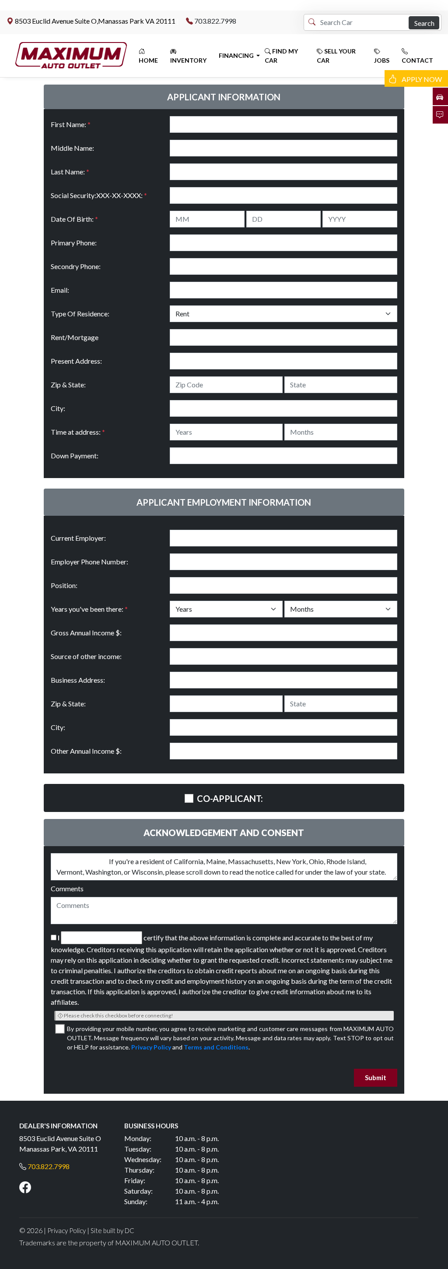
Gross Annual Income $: (86, 632)
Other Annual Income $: (86, 751)
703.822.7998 (215, 21)
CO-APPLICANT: (230, 798)
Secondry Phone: (76, 266)
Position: (64, 585)
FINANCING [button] (237, 55)
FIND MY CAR (281, 55)
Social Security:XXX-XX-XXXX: (99, 195)
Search (424, 23)
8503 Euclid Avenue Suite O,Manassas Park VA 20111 (95, 21)
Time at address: (78, 432)
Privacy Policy (151, 1047)
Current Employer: (78, 538)
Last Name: (70, 171)
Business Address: (78, 680)
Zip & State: (68, 384)
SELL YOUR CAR (336, 55)
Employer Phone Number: (89, 561)
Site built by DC (112, 1230)
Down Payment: (74, 455)
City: (58, 408)
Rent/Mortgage (74, 337)
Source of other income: (86, 656)
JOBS (381, 60)
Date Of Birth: (74, 219)
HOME (148, 60)
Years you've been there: (89, 609)
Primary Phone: (74, 242)
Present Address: (76, 361)
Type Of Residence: (80, 313)
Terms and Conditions (216, 1047)
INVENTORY (188, 60)
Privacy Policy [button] (66, 1230)
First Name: (71, 124)
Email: (60, 290)
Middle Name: (72, 148)
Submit (375, 1077)
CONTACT (417, 60)
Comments (67, 888)
